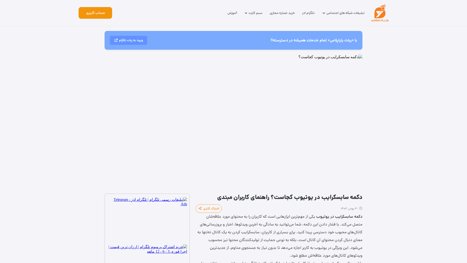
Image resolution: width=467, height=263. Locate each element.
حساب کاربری (95, 12)
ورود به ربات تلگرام (131, 40)
